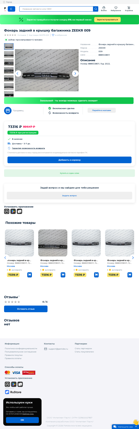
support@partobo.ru (58, 349)
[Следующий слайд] (75, 73)
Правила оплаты (13, 358)
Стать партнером (83, 348)
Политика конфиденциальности (21, 348)
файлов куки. (28, 414)
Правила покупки (14, 355)
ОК (22, 420)
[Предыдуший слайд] (18, 73)
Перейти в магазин (101, 110)
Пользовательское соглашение (20, 352)
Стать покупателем (84, 352)
